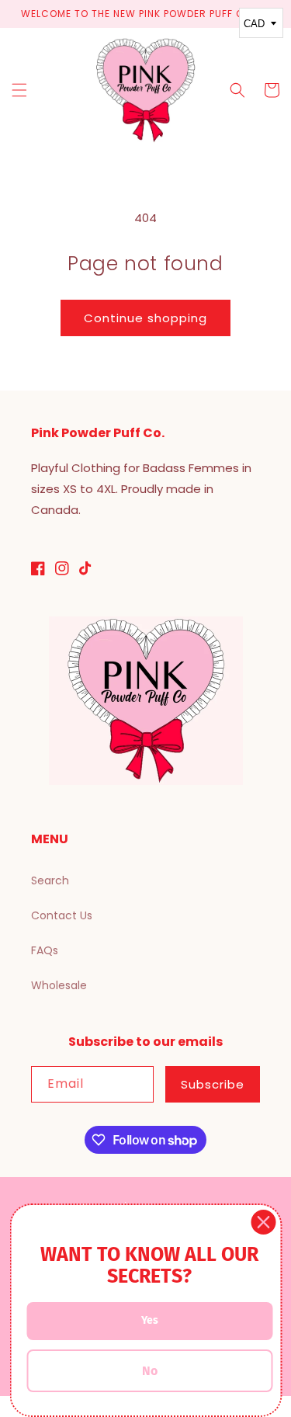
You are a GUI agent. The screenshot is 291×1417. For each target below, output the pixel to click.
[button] (19, 90)
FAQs (44, 950)
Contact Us (61, 915)
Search (50, 880)
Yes (149, 1320)
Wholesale (59, 985)
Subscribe (212, 1084)
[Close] (263, 1222)
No (150, 1370)
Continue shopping (145, 318)
